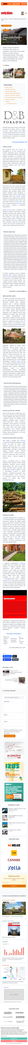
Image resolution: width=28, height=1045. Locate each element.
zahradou (22, 440)
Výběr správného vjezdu (10, 91)
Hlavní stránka (4, 19)
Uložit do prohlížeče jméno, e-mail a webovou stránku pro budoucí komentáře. (13, 731)
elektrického (17, 326)
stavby (18, 361)
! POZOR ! (7, 101)
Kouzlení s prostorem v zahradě (12, 95)
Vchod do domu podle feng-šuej (12, 93)
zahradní (9, 210)
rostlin (12, 429)
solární (23, 323)
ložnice (9, 580)
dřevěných (22, 563)
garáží (15, 624)
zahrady (22, 132)
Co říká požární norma (11, 103)
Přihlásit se (14, 886)
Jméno (6, 715)
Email (6, 721)
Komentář (7, 701)
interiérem (6, 442)
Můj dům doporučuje (10, 89)
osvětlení (16, 471)
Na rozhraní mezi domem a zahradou (13, 97)
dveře (23, 364)
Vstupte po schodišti (9, 99)
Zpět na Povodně (7, 25)
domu (6, 134)
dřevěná (16, 201)
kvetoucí (16, 220)
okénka (23, 165)
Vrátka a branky (8, 87)
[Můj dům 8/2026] (22, 13)
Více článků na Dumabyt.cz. (14, 633)
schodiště (18, 538)
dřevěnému (19, 203)
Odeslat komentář (9, 736)
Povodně (11, 19)
